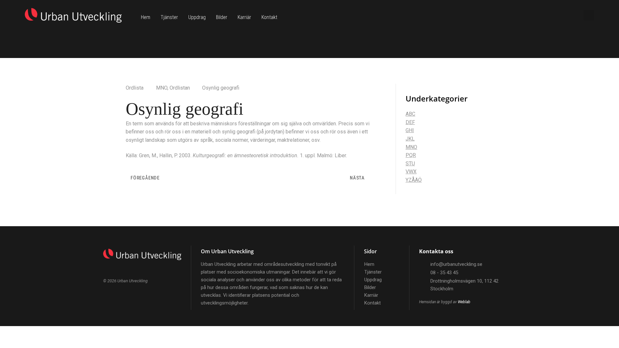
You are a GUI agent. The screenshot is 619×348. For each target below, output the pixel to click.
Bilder (221, 17)
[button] (589, 15)
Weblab (464, 302)
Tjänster (169, 17)
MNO (161, 88)
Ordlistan (180, 88)
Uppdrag (197, 17)
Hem (145, 17)
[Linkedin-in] (565, 15)
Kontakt (269, 17)
